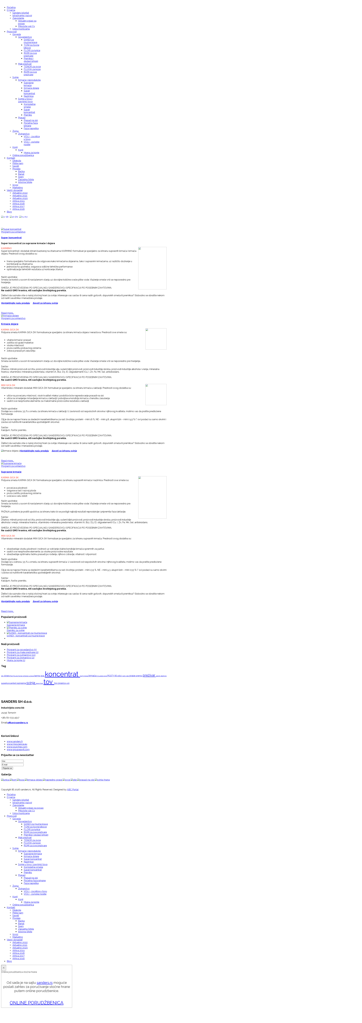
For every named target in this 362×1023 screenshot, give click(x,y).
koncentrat (62, 674)
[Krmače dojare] (10, 315)
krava (86, 676)
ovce (105, 676)
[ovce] (67, 779)
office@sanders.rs (17, 722)
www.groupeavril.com (18, 749)
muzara (100, 676)
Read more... (7, 313)
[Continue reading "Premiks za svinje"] (17, 627)
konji (82, 676)
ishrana (26, 676)
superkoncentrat (8, 683)
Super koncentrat (11, 237)
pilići (120, 676)
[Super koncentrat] (11, 229)
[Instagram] (14, 220)
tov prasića (60, 683)
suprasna (21, 683)
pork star (125, 676)
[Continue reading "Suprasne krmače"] (17, 622)
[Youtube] (9, 220)
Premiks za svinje (15, 630)
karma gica (39, 676)
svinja (31, 683)
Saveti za (38, 303)
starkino (163, 676)
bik (2, 676)
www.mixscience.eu (17, 744)
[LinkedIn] (19, 220)
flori (11, 676)
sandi (158, 676)
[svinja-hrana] (102, 779)
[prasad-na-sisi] (86, 779)
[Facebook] (3, 220)
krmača (93, 675)
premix (139, 676)
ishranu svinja (50, 303)
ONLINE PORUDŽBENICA (36, 1002)
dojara (7, 676)
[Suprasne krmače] (11, 463)
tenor (38, 683)
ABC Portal (72, 789)
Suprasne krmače (11, 472)
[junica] (5, 779)
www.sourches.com (17, 746)
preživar (149, 675)
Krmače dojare (9, 324)
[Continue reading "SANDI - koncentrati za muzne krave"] (27, 633)
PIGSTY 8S (112, 676)
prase (132, 675)
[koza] (21, 779)
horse (20, 676)
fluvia (15, 676)
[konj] (13, 779)
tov (49, 681)
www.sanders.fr (15, 741)
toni (42, 683)
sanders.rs (45, 983)
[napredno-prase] (53, 779)
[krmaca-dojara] (34, 779)
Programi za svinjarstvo (13, 232)
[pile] (74, 779)
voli (67, 683)
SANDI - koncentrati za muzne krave (26, 635)
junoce (31, 676)
